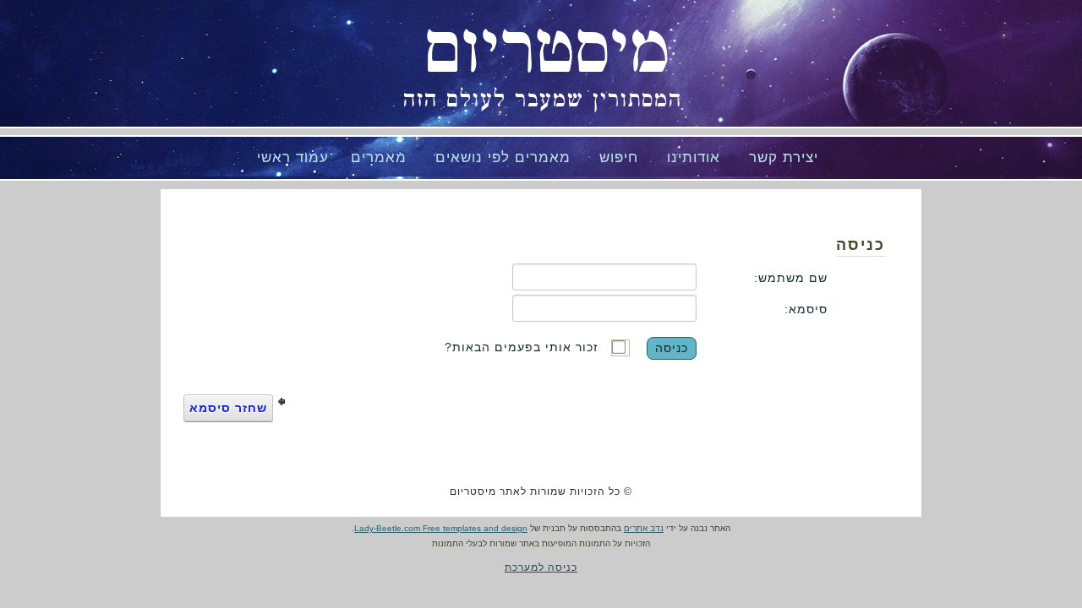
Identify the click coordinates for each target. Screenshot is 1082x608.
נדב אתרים (644, 528)
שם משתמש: (791, 278)
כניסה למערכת (541, 567)
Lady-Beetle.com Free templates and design (440, 528)
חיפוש (618, 157)
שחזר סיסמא (228, 408)
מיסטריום (546, 50)
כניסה (671, 348)
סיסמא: (806, 309)
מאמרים (379, 157)
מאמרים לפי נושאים (503, 157)
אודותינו (693, 157)
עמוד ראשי (293, 157)
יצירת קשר (783, 157)
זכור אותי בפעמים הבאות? (521, 347)
